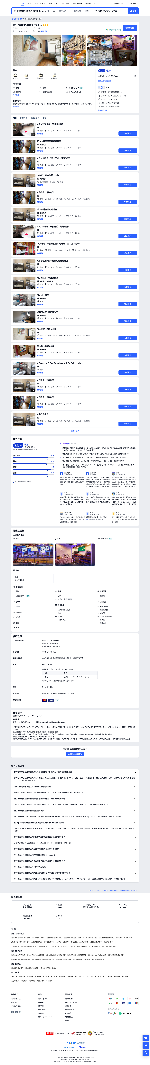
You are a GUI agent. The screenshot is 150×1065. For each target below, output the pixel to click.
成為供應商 (69, 1017)
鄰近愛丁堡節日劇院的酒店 (76, 955)
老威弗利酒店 (108, 942)
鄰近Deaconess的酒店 (63, 959)
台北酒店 (54, 976)
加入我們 (41, 1006)
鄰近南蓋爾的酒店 (98, 959)
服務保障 (14, 1002)
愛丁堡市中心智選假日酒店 (32, 942)
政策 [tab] (44, 118)
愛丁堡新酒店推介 (17, 968)
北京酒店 (109, 976)
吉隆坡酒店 (15, 981)
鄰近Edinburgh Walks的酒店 (97, 955)
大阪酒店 (78, 976)
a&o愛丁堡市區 (16, 942)
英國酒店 (105, 890)
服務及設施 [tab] (35, 118)
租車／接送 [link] (53, 4)
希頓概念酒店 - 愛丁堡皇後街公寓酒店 (24, 946)
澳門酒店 (85, 976)
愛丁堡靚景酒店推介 (32, 968)
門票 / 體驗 (65, 4)
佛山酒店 (125, 976)
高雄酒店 (49, 981)
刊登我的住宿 (69, 1009)
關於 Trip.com (42, 999)
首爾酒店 (93, 976)
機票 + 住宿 (77, 4)
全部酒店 (68, 1013)
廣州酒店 (46, 976)
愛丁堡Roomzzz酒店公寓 (79, 942)
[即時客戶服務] (146, 1053)
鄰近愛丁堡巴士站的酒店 (35, 955)
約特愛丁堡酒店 (111, 946)
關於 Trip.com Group (45, 1017)
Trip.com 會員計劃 (71, 1002)
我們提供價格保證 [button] (115, 30)
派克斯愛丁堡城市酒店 (124, 938)
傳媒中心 (41, 1002)
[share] (146, 1045)
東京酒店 (38, 976)
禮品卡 (88, 4)
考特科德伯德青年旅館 (96, 946)
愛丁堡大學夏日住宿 (90, 938)
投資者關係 (69, 999)
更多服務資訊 (16, 1006)
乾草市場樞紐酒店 (96, 942)
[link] (118, 4)
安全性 (67, 1020)
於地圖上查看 (103, 110)
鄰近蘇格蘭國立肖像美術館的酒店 (43, 959)
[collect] (146, 1038)
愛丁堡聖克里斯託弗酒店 (27, 25)
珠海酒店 (30, 976)
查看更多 (16, 106)
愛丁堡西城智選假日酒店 (72, 938)
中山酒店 (117, 976)
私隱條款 (41, 1013)
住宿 (22, 4)
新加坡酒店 (40, 981)
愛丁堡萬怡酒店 (63, 946)
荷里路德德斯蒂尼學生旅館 (20, 938)
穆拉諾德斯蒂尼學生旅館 (78, 946)
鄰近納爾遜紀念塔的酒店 (81, 959)
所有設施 (16, 95)
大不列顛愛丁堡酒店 (38, 938)
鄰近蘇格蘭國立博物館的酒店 (56, 955)
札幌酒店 (24, 981)
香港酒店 (22, 976)
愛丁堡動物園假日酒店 (54, 938)
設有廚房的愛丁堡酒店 (48, 968)
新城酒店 (66, 942)
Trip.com (91, 890)
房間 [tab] (15, 118)
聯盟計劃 (68, 1006)
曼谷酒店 (70, 976)
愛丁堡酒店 (114, 890)
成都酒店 (32, 981)
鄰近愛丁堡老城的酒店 (116, 955)
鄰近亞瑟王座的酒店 (18, 955)
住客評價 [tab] (23, 118)
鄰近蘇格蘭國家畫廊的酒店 (20, 959)
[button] (95, 4)
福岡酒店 (101, 976)
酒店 (98, 890)
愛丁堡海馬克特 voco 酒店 (52, 942)
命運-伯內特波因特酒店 (106, 938)
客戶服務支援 (16, 999)
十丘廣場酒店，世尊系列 (47, 946)
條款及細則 (42, 1009)
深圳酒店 (14, 976)
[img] (37, 50)
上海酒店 (62, 976)
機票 (29, 4)
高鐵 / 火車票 (40, 4)
